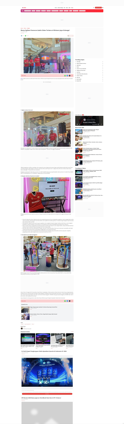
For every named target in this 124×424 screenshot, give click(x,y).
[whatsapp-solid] (65, 75)
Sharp (22, 78)
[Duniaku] (24, 7)
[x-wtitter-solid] (69, 75)
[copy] (72, 75)
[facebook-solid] (67, 75)
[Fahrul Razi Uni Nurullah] (22, 327)
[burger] (102, 7)
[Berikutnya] (73, 336)
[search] (93, 7)
